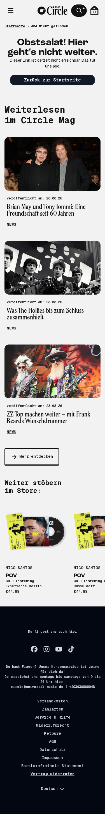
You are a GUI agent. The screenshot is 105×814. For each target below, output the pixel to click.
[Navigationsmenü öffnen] (10, 10)
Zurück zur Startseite (52, 80)
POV (11, 576)
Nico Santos (19, 567)
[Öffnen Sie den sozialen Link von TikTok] (71, 649)
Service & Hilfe (52, 717)
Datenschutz (52, 749)
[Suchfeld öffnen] (79, 11)
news (11, 224)
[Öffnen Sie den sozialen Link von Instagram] (46, 649)
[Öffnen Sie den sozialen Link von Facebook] (34, 649)
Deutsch (49, 788)
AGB (52, 741)
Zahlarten (52, 709)
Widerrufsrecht (52, 725)
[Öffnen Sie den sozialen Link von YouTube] (59, 649)
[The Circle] (52, 10)
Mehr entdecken (36, 456)
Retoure (52, 733)
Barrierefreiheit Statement (52, 766)
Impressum (52, 757)
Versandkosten (52, 701)
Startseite (14, 26)
